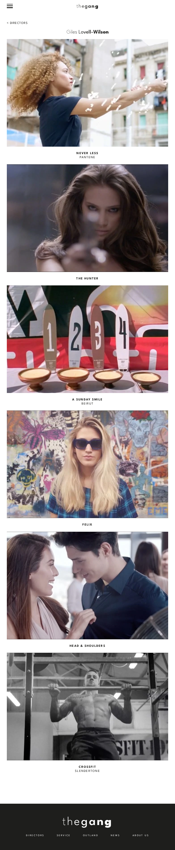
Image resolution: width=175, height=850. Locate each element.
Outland (90, 835)
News (115, 835)
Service (64, 835)
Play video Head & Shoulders (87, 590)
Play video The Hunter (87, 222)
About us (141, 835)
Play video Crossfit (87, 713)
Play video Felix (87, 468)
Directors (18, 23)
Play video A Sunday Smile (87, 345)
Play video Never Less (87, 99)
